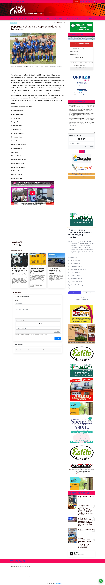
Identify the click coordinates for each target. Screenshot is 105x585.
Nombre (16, 300)
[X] (83, 1)
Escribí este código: (20, 320)
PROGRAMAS (39, 18)
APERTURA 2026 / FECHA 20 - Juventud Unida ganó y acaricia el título (19, 270)
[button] (71, 1)
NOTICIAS (19, 18)
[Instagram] (89, 1)
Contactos (29, 18)
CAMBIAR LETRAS (88, 146)
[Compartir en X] (17, 245)
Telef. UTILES (77, 18)
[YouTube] (94, 1)
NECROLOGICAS (89, 18)
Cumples (68, 18)
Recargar (57, 331)
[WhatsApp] (81, 1)
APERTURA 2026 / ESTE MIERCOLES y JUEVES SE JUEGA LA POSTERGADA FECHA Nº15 (37, 271)
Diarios (47, 18)
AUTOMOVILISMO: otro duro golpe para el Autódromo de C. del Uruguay (55, 271)
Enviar (58, 338)
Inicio (13, 18)
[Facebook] (86, 1)
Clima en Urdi (57, 18)
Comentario (17, 306)
